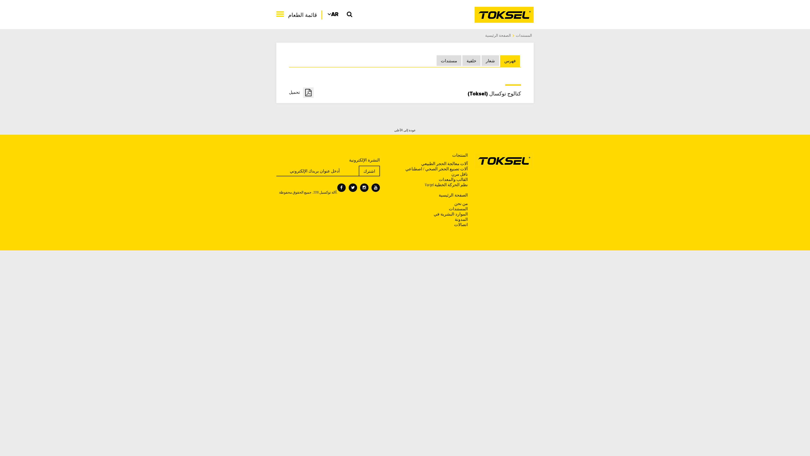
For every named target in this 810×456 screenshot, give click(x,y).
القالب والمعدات (453, 179)
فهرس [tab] (510, 60)
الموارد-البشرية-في (451, 213)
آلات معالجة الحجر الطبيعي (444, 163)
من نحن (461, 203)
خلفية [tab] (471, 60)
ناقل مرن (459, 173)
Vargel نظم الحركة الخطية (446, 184)
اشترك (369, 171)
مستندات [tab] (449, 60)
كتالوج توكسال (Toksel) (405, 93)
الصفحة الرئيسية (498, 35)
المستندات (524, 35)
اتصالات (461, 224)
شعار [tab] (490, 60)
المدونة (461, 219)
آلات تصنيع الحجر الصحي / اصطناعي (436, 168)
